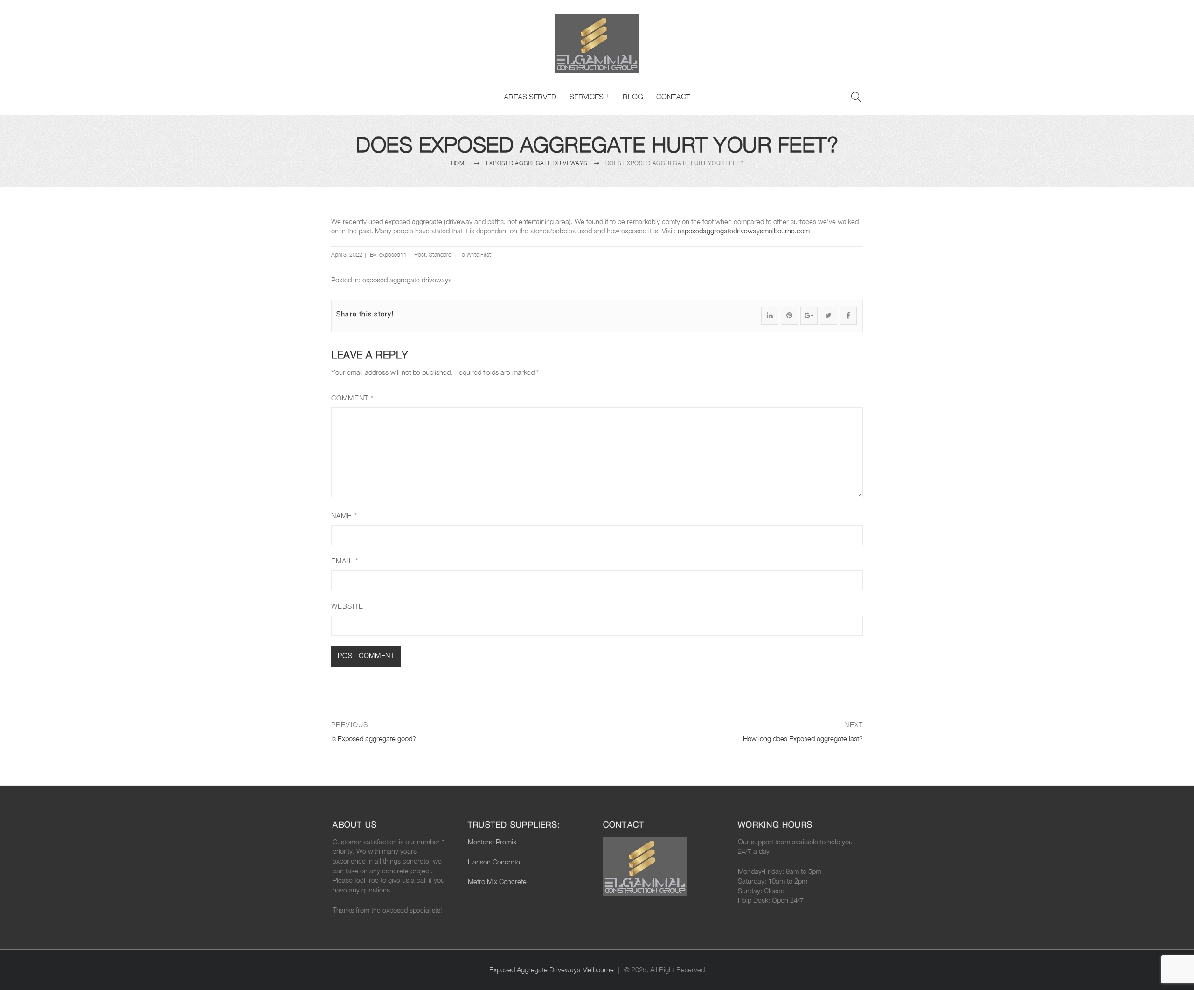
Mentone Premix (492, 842)
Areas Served (530, 96)
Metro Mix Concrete (497, 881)
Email (344, 561)
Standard (440, 254)
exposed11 (393, 254)
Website (347, 606)
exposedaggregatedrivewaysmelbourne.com (744, 231)
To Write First (474, 254)
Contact (673, 96)
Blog (633, 96)
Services (586, 96)
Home (459, 163)
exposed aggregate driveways (537, 163)
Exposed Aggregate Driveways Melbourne (551, 970)
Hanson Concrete (494, 862)
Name (344, 516)
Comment (352, 398)
